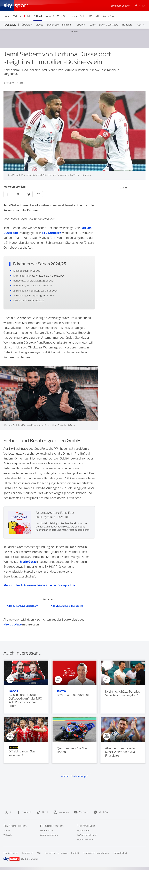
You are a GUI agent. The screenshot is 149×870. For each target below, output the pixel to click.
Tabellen (80, 24)
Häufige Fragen (10, 853)
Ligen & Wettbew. (108, 24)
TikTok (45, 812)
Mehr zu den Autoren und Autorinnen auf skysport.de (39, 585)
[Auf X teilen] (18, 194)
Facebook (26, 812)
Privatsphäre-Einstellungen (96, 853)
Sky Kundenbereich (86, 839)
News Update (12, 624)
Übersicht (27, 24)
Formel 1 (49, 16)
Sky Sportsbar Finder (86, 835)
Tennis (73, 16)
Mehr (139, 24)
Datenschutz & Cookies (56, 853)
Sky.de (6, 830)
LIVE (28, 16)
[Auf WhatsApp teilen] (28, 194)
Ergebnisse (53, 24)
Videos (17, 16)
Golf (82, 16)
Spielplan (67, 24)
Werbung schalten (49, 835)
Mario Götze (28, 561)
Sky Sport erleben (120, 5)
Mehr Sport (109, 16)
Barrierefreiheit (120, 853)
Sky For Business (48, 830)
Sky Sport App (83, 830)
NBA (90, 16)
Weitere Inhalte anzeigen (74, 776)
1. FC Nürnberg (51, 233)
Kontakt (75, 853)
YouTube (83, 812)
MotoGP (61, 16)
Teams (92, 24)
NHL (97, 16)
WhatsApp (104, 812)
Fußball (37, 16)
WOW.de (7, 835)
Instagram (64, 812)
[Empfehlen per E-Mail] (38, 194)
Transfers (127, 24)
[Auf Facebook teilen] (7, 194)
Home (6, 16)
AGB (39, 853)
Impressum (27, 853)
